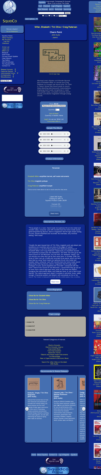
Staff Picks (6, 54)
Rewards (5, 53)
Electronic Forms (54, 353)
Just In (51, 9)
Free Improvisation (54, 351)
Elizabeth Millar (33, 176)
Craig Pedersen (33, 186)
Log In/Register (56, 6)
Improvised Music (54, 349)
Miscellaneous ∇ (7, 77)
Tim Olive (31, 181)
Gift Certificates (8, 62)
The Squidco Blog (8, 64)
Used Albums (6, 58)
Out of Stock (53, 114)
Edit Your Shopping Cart (12, 31)
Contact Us (5, 66)
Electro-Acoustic (54, 345)
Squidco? (67, 6)
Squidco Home (7, 36)
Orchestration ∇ (7, 75)
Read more (54, 213)
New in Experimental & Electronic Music (54, 358)
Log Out (6, 41)
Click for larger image (54, 74)
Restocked (58, 9)
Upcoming (67, 9)
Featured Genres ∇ (8, 71)
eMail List (5, 51)
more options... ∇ (31, 19)
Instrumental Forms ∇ (9, 73)
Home (34, 455)
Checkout (5, 43)
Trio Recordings (54, 356)
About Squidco (7, 38)
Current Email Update (9, 56)
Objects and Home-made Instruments (54, 354)
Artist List (5, 47)
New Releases (43, 9)
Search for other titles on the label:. (54, 363)
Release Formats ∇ (8, 69)
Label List (5, 49)
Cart (40, 6)
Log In (46, 119)
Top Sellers (6, 60)
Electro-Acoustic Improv (54, 347)
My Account (6, 39)
